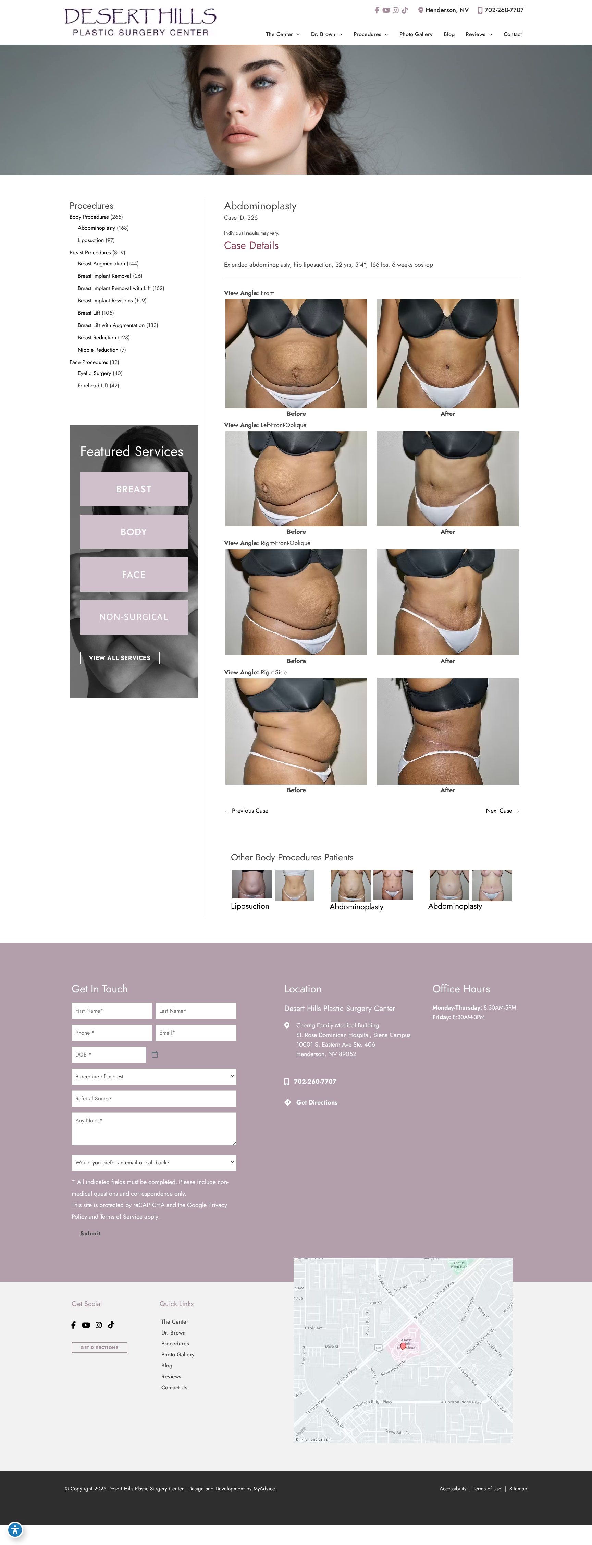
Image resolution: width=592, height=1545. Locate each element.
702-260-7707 (504, 9)
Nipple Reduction (98, 350)
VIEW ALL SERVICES (120, 658)
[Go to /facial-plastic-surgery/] (134, 574)
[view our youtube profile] (386, 10)
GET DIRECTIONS (100, 1347)
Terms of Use (487, 1489)
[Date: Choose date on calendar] (155, 1054)
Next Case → (503, 810)
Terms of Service (121, 1216)
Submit (90, 1233)
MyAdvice (264, 1489)
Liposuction (91, 240)
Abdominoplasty (96, 228)
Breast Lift (89, 313)
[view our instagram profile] (395, 10)
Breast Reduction (97, 337)
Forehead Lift (93, 385)
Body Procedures (89, 217)
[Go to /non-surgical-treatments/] (134, 617)
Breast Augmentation (101, 263)
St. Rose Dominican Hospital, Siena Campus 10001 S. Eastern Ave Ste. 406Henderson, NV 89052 (353, 1044)
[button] (296, 34)
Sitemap (517, 1489)
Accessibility (453, 1489)
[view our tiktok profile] (404, 10)
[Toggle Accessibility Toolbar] (15, 1530)
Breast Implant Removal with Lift (114, 288)
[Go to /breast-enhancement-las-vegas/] (134, 489)
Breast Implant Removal (104, 276)
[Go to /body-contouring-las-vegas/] (134, 532)
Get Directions (316, 1102)
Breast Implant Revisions (105, 300)
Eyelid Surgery (94, 373)
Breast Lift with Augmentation (111, 325)
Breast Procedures (90, 252)
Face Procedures (89, 362)
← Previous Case (246, 810)
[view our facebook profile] (377, 10)
